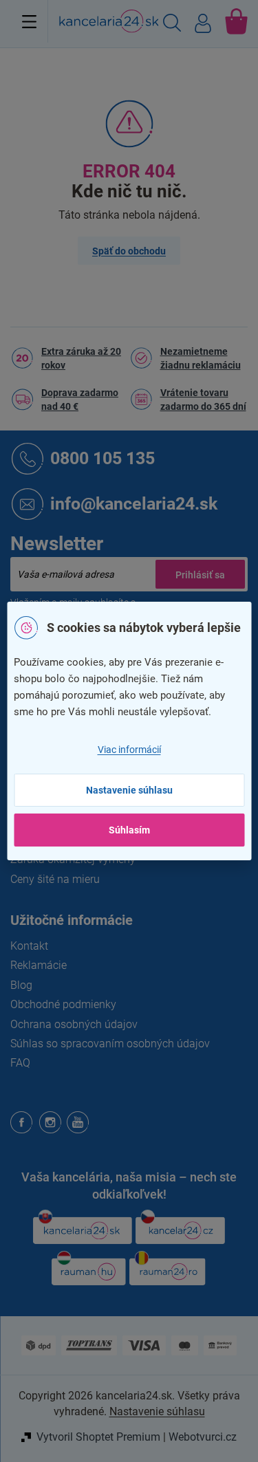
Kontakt (29, 945)
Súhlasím (129, 830)
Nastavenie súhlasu (129, 790)
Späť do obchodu (129, 251)
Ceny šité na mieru (55, 879)
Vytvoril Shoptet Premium (98, 1436)
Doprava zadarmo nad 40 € (79, 399)
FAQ (20, 1062)
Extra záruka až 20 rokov (81, 358)
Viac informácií (129, 749)
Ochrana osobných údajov (74, 1024)
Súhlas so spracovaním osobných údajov (110, 1043)
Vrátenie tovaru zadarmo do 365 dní (203, 399)
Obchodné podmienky (63, 1004)
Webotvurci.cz (203, 1436)
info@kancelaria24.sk (133, 503)
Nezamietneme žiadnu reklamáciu (200, 358)
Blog (21, 985)
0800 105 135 (102, 458)
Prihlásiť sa (200, 574)
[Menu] (29, 21)
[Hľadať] (172, 25)
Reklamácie (38, 965)
